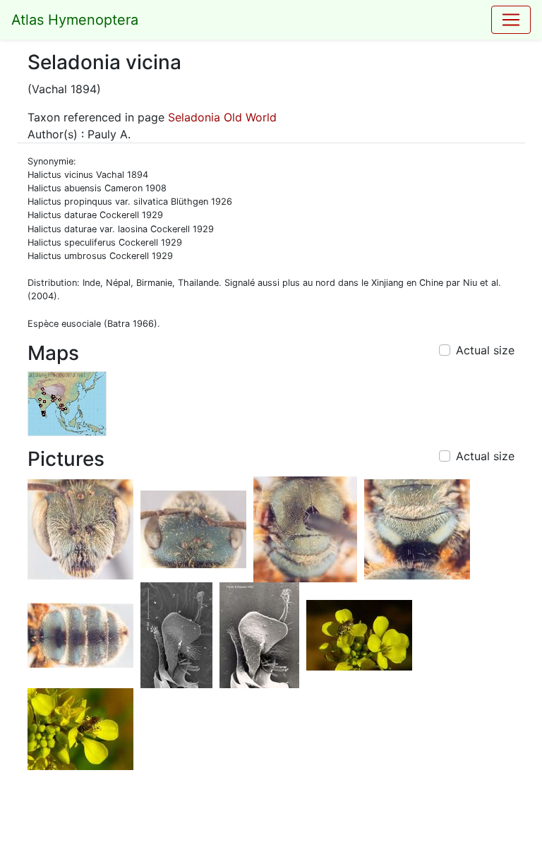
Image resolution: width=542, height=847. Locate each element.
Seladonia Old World (222, 117)
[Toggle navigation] (511, 20)
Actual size (485, 350)
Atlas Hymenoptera (74, 19)
